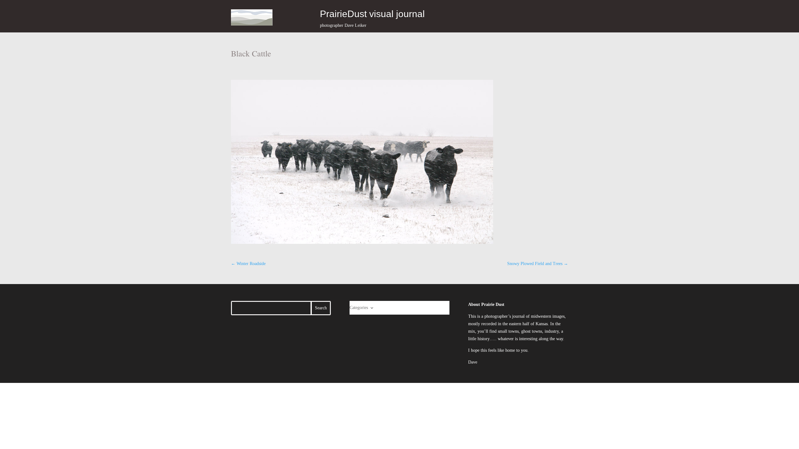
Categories (359, 307)
